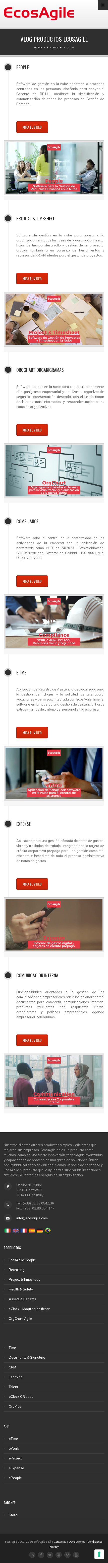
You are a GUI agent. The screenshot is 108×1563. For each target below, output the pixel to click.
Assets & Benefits (22, 1299)
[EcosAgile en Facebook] (41, 1555)
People (22, 67)
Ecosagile (54, 47)
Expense (23, 824)
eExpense (16, 1468)
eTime (21, 672)
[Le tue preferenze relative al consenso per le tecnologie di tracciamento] (99, 1554)
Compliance (27, 521)
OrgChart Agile (20, 1319)
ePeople (15, 1478)
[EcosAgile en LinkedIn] (32, 1555)
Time (12, 1348)
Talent (13, 1387)
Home (38, 47)
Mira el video (32, 127)
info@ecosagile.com (32, 1218)
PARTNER (10, 1502)
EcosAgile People (22, 1260)
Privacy (54, 1546)
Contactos (60, 1541)
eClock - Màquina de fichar (29, 1309)
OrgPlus (15, 1406)
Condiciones (94, 1541)
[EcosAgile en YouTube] (76, 1555)
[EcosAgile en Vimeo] (67, 1555)
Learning (16, 1377)
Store (13, 1515)
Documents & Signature (27, 1357)
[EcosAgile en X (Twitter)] (50, 1555)
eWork (14, 1448)
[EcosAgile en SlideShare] (59, 1555)
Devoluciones (77, 1541)
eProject (15, 1458)
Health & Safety (21, 1289)
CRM (12, 1367)
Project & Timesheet (35, 218)
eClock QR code (21, 1397)
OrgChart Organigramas (40, 370)
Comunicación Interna (37, 975)
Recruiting (16, 1270)
